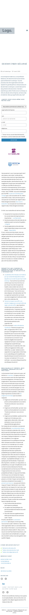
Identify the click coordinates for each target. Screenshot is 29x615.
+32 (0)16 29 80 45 (6, 563)
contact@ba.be (5, 561)
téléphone (4, 128)
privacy (14, 612)
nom (2, 116)
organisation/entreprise (7, 110)
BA (3, 583)
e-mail (3, 122)
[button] (27, 30)
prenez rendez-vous (6, 559)
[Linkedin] (2, 579)
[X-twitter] (6, 579)
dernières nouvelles (6, 571)
